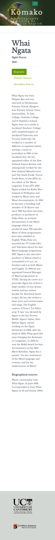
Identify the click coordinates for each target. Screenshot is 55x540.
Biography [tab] (19, 72)
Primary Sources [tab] (22, 78)
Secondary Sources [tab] (24, 84)
